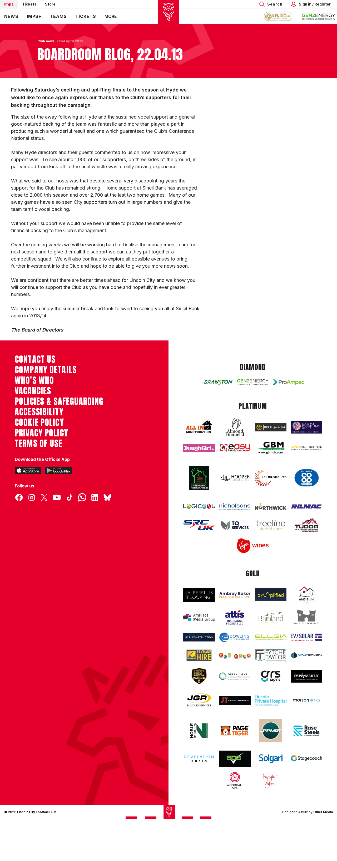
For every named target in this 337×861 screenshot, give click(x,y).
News (11, 16)
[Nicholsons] (235, 506)
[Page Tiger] (235, 731)
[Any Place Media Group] (199, 617)
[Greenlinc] (199, 478)
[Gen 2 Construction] (306, 448)
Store (50, 4)
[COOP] (306, 478)
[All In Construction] (199, 427)
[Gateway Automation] (306, 655)
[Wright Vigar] (270, 780)
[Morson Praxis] (306, 700)
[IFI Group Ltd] (270, 478)
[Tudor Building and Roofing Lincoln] (306, 525)
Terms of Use (38, 443)
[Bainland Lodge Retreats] (270, 617)
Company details (46, 370)
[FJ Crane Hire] (199, 655)
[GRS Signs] (270, 676)
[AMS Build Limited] (306, 594)
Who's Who (34, 380)
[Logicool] (199, 506)
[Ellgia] (270, 637)
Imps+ (34, 16)
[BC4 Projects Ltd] (270, 427)
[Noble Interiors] (199, 730)
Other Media (323, 812)
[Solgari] (270, 758)
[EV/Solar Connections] (306, 637)
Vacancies (33, 391)
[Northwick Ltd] (270, 506)
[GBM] (270, 448)
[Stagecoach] (306, 759)
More (111, 16)
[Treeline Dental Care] (270, 525)
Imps (9, 4)
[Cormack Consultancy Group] (306, 427)
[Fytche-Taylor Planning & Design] (270, 655)
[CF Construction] (199, 637)
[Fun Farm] (235, 655)
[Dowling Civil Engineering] (235, 637)
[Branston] (217, 382)
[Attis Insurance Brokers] (235, 617)
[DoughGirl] (199, 448)
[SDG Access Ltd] (235, 759)
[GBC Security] (199, 676)
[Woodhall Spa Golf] (235, 780)
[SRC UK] (199, 525)
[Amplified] (270, 594)
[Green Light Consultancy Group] (235, 676)
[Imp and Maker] (306, 676)
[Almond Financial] (235, 427)
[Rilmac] (306, 506)
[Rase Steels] (306, 730)
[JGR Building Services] (199, 700)
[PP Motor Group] (270, 730)
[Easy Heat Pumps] (235, 447)
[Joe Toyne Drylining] (235, 700)
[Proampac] (288, 382)
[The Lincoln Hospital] (270, 700)
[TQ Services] (235, 525)
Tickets (29, 4)
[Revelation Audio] (199, 758)
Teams (58, 16)
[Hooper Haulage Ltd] (235, 478)
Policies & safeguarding (59, 401)
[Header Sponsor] (318, 16)
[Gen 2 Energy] (253, 382)
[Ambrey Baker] (235, 595)
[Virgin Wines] (253, 545)
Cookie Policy (39, 422)
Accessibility (39, 412)
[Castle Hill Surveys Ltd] (306, 617)
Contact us (35, 359)
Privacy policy (41, 433)
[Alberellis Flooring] (199, 595)
